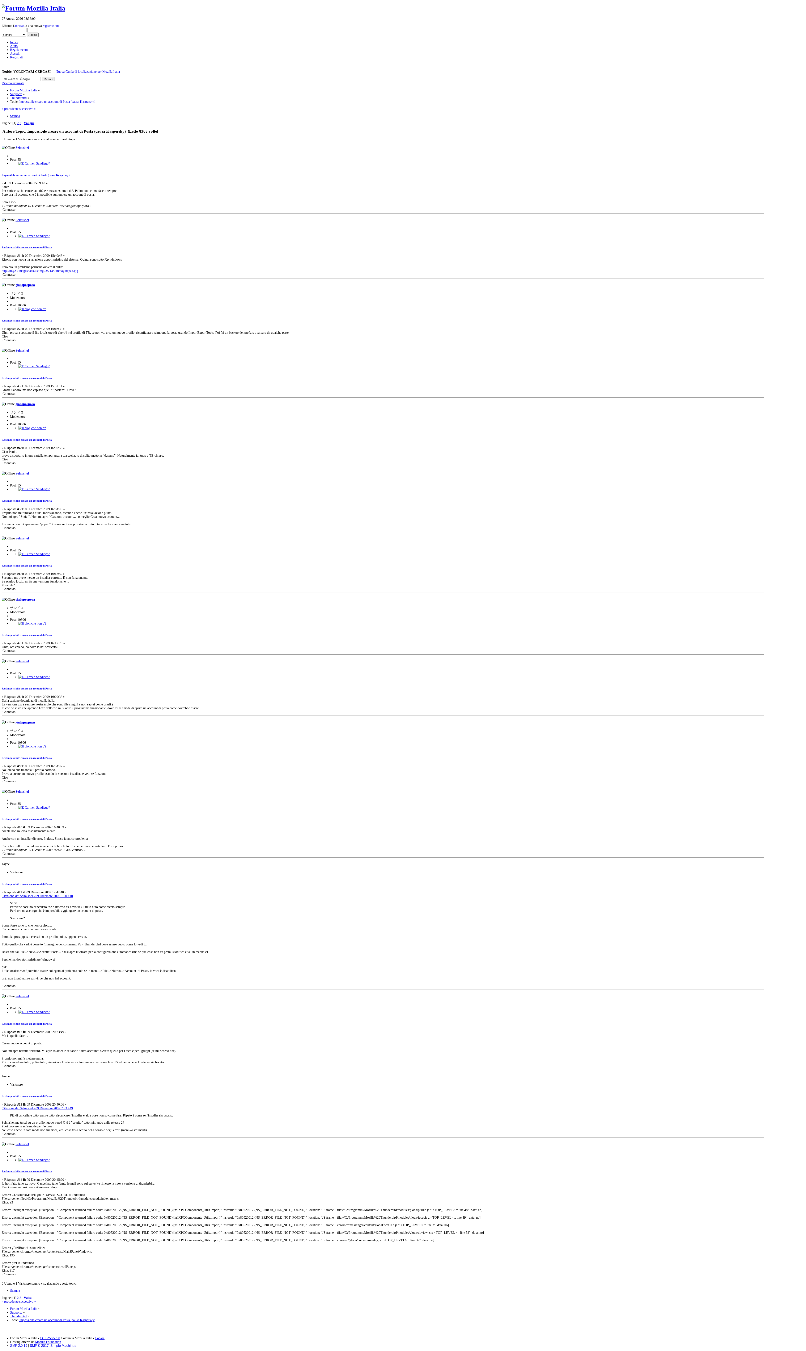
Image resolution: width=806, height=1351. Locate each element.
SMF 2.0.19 (18, 1345)
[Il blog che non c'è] (32, 309)
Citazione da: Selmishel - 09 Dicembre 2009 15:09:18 (37, 896)
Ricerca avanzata (13, 83)
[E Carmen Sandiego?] (34, 163)
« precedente (10, 109)
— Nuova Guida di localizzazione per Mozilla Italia (85, 71)
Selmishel (22, 147)
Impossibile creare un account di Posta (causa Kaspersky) (35, 175)
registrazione (51, 26)
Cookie (100, 1338)
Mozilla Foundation (48, 1342)
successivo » (27, 109)
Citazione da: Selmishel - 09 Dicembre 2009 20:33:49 (37, 1108)
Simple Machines (63, 1345)
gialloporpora (25, 285)
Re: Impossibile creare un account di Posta (27, 247)
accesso (19, 26)
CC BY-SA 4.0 (50, 1338)
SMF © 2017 (39, 1345)
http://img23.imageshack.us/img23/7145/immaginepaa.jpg (40, 271)
